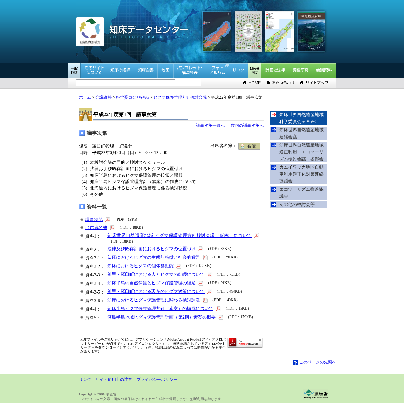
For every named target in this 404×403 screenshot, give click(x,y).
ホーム (85, 97)
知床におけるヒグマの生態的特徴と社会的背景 (153, 257)
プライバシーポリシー (156, 379)
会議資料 (103, 97)
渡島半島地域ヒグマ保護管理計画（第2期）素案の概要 (161, 316)
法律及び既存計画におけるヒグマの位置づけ (151, 248)
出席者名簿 (96, 227)
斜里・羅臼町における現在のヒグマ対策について (156, 291)
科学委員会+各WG (132, 97)
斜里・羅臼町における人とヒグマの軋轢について (156, 274)
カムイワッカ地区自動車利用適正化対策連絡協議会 (301, 173)
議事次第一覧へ (210, 125)
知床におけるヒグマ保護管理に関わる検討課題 (153, 299)
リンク (85, 379)
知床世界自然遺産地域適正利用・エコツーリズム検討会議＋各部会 (301, 151)
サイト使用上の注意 (113, 379)
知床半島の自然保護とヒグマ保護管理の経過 (151, 282)
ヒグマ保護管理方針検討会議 (180, 97)
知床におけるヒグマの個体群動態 (140, 265)
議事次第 (94, 219)
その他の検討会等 (297, 204)
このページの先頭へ (317, 362)
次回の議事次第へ (247, 125)
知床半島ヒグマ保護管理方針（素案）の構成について (160, 308)
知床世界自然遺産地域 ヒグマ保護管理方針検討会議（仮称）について (179, 235)
